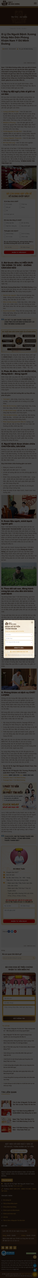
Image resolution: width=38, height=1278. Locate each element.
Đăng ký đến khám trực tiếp (20, 651)
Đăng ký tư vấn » (19, 647)
